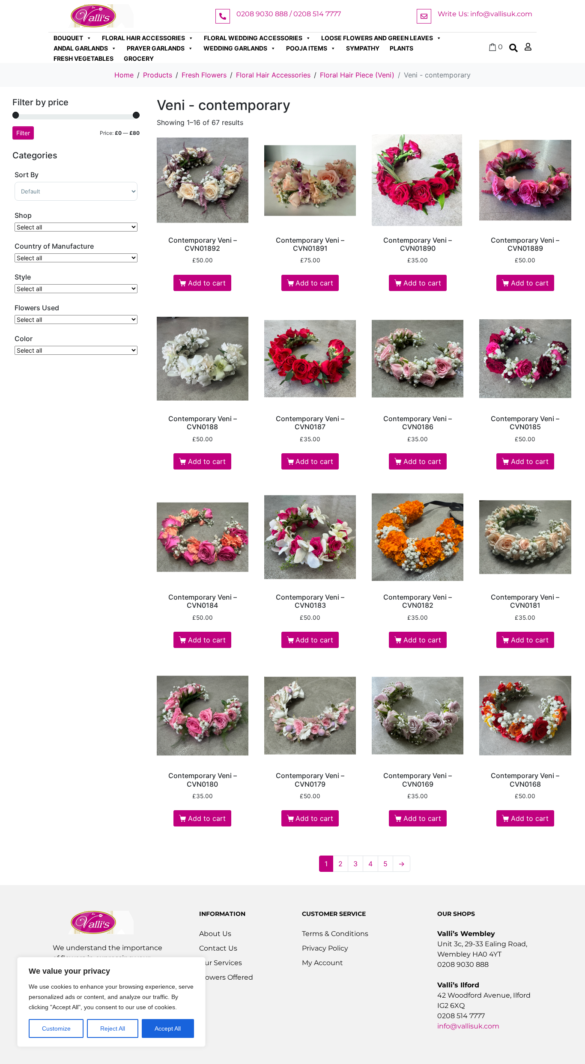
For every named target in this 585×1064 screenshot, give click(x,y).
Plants (401, 48)
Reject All (112, 1028)
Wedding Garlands (235, 48)
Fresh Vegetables (83, 58)
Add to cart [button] (207, 283)
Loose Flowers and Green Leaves (377, 38)
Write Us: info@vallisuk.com (485, 14)
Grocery (139, 58)
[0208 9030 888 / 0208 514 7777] (222, 16)
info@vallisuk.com (468, 1026)
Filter (23, 133)
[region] (111, 1002)
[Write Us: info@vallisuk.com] (424, 16)
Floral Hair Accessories (143, 38)
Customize (56, 1028)
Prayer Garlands (156, 48)
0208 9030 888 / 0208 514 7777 (288, 14)
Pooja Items (306, 48)
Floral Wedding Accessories (253, 38)
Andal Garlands (81, 48)
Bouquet (68, 38)
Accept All (168, 1028)
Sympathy (362, 48)
